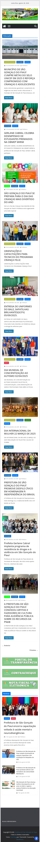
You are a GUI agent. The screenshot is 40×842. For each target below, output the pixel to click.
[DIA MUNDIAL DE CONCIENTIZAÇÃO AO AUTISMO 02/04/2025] (20, 346)
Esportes (27, 420)
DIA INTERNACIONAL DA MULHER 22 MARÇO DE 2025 (20, 432)
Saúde (6, 363)
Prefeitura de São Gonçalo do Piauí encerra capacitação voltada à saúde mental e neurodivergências (20, 728)
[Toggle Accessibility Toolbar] (36, 838)
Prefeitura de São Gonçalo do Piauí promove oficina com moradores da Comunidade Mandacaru (25, 771)
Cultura (7, 186)
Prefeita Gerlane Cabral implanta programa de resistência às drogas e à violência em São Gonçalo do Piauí (20, 549)
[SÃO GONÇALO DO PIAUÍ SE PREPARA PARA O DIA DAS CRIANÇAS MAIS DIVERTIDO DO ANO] (20, 173)
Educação (20, 62)
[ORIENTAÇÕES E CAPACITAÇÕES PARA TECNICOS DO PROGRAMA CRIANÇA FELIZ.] (20, 231)
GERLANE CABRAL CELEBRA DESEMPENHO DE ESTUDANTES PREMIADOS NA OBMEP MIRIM (19, 137)
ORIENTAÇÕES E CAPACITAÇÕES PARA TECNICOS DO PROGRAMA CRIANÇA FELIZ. (18, 255)
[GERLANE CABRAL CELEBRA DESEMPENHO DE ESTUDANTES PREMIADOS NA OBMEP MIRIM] (20, 113)
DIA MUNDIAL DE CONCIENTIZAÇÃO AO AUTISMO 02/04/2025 (16, 373)
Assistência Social (10, 62)
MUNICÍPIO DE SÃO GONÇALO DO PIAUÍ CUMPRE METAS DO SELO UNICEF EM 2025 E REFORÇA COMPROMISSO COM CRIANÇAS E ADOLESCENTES (19, 77)
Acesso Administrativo (9, 821)
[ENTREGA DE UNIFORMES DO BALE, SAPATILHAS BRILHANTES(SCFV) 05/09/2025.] (20, 286)
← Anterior (6, 645)
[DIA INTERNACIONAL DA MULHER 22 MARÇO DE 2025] (20, 407)
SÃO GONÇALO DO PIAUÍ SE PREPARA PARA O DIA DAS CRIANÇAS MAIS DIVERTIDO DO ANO (19, 198)
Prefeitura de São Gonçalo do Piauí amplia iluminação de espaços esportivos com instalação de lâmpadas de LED (25, 755)
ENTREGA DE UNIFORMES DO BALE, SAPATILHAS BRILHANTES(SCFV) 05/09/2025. (18, 311)
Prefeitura (24, 65)
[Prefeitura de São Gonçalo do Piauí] (4, 26)
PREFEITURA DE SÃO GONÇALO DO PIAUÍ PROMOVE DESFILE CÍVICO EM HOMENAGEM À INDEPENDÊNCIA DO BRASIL (19, 488)
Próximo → (34, 650)
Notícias (27, 62)
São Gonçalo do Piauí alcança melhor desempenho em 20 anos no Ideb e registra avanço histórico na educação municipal (26, 786)
